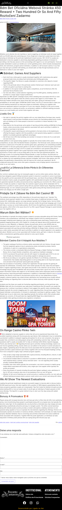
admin (60, 422)
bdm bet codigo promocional (19, 422)
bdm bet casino (5, 422)
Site (1, 471)
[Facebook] (49, 3)
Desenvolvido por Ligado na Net (31, 508)
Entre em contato (51, 494)
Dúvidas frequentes (52, 497)
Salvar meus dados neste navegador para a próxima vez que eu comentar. (24, 477)
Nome (2, 458)
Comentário (3, 437)
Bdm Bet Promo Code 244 (8, 18)
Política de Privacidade (34, 497)
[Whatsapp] (56, 3)
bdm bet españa (34, 422)
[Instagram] (52, 3)
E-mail (2, 464)
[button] (27, 2)
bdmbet (59, 273)
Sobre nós (29, 494)
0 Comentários (14, 22)
